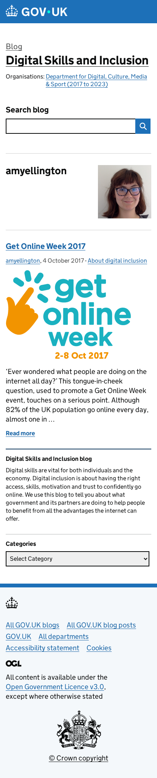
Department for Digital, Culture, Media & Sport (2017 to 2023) (96, 80)
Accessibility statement (42, 647)
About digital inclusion (117, 260)
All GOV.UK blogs (32, 625)
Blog (14, 46)
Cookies (99, 647)
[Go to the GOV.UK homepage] (36, 12)
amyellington (23, 260)
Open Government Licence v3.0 (55, 686)
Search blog (27, 110)
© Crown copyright (78, 758)
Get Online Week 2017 (45, 246)
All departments (63, 636)
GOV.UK (18, 636)
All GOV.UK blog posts (101, 625)
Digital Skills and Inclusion (77, 60)
